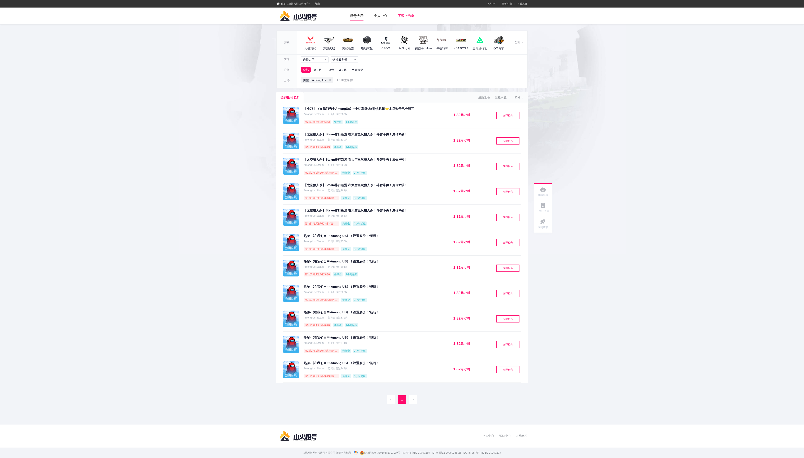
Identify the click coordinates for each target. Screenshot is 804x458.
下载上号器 (406, 16)
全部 (306, 70)
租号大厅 (356, 16)
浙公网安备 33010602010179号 (382, 452)
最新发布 (484, 97)
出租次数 (501, 97)
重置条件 (347, 80)
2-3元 (330, 70)
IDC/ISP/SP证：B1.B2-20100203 (482, 452)
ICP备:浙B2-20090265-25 (446, 452)
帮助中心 (507, 3)
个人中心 (492, 3)
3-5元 (343, 70)
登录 (317, 3)
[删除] (330, 80)
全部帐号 (290, 97)
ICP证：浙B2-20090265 (416, 452)
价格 (518, 97)
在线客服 (523, 3)
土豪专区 (357, 70)
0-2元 (317, 70)
